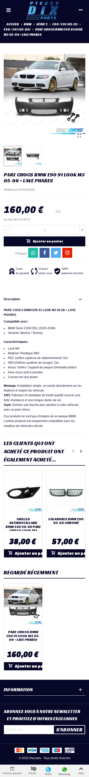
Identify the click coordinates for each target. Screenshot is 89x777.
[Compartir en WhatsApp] (33, 253)
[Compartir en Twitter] (56, 253)
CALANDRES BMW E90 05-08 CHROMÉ (66, 521)
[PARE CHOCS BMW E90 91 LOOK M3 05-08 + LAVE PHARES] (79, 135)
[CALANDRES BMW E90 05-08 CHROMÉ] (66, 493)
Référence (11, 190)
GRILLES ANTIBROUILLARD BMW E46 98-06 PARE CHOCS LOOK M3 (23, 525)
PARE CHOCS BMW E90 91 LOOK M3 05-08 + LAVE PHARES (23, 636)
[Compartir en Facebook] (44, 253)
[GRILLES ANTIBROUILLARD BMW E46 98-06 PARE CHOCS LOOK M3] (23, 493)
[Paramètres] (80, 10)
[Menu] (8, 10)
